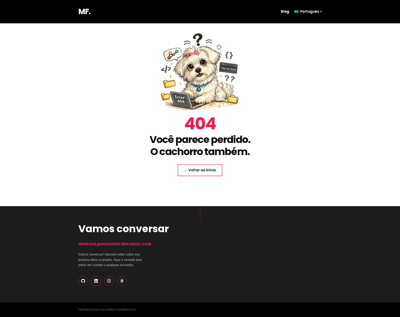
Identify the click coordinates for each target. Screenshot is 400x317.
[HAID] (122, 281)
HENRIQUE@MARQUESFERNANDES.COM (114, 244)
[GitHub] (83, 281)
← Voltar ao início (200, 170)
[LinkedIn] (96, 281)
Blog (285, 11)
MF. (84, 11)
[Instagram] (109, 281)
